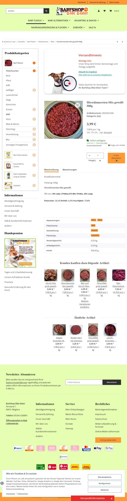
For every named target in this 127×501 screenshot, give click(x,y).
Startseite (82, 2)
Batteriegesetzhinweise (106, 409)
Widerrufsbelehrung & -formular (106, 425)
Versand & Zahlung (98, 2)
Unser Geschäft (11, 211)
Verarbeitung (12, 134)
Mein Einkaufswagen (74, 409)
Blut (8, 139)
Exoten (9, 109)
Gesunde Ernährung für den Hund (17, 288)
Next (121, 290)
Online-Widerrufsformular (107, 431)
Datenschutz (23, 494)
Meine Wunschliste (74, 414)
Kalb (8, 85)
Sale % (92, 27)
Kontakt (69, 423)
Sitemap (69, 428)
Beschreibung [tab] (51, 170)
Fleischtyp (10, 129)
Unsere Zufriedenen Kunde (17, 277)
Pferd (8, 80)
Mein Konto (114, 2)
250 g (100, 220)
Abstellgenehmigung (14, 201)
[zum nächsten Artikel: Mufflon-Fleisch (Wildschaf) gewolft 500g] (122, 41)
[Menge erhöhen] (100, 160)
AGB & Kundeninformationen (18, 220)
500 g (93, 220)
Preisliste (8, 282)
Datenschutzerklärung (16, 382)
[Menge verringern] (89, 155)
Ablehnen (105, 490)
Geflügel (10, 90)
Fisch (8, 119)
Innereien (95, 235)
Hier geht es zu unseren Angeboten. (95, 74)
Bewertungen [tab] (70, 170)
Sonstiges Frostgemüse (17, 144)
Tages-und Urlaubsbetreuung (18, 272)
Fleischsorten (12, 70)
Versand (108, 132)
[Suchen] (46, 11)
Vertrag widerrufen (108, 440)
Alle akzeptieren (104, 477)
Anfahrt (8, 225)
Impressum (10, 494)
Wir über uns (10, 216)
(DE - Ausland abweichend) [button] (97, 144)
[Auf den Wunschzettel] (77, 105)
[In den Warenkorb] (46, 99)
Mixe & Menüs (12, 124)
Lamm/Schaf (12, 95)
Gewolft (94, 230)
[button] (99, 10)
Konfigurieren (105, 483)
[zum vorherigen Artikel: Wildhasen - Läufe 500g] (117, 41)
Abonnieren (112, 382)
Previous (48, 290)
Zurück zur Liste (9, 42)
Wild (99, 116)
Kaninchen (11, 104)
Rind (8, 75)
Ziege (8, 99)
